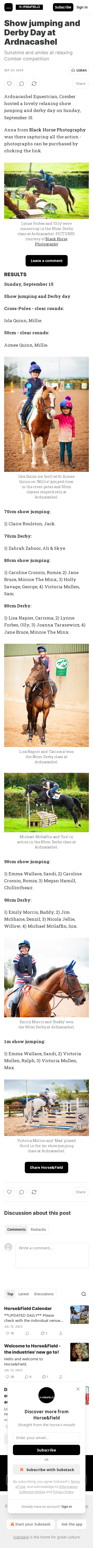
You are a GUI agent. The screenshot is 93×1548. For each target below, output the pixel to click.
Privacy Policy (63, 1491)
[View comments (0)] (22, 83)
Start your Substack (33, 1524)
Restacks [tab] (38, 1229)
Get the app (71, 1524)
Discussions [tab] (43, 1294)
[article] (46, 1320)
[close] (78, 1389)
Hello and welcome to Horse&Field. (23, 1361)
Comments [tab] (16, 1229)
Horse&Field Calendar (28, 1308)
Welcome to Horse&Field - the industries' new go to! (32, 1349)
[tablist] (26, 1229)
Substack (21, 1537)
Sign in (82, 7)
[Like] (9, 83)
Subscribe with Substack (50, 1469)
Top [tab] (10, 1294)
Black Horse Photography (57, 130)
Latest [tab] (23, 1294)
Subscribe (63, 7)
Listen (81, 70)
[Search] (84, 1294)
